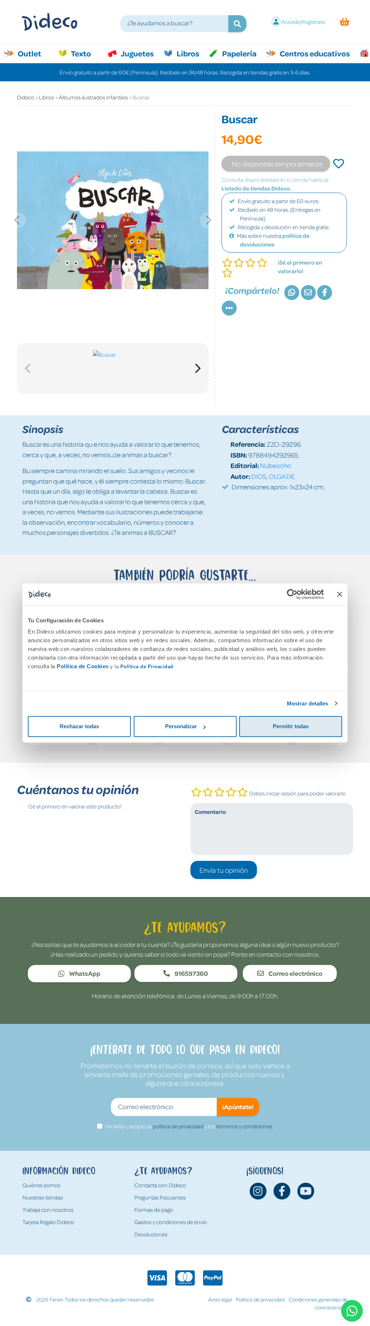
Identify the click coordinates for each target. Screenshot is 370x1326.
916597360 (190, 973)
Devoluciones (150, 1234)
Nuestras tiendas (42, 1197)
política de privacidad (178, 1126)
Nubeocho (275, 465)
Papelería (239, 53)
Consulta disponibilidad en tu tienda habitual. (275, 179)
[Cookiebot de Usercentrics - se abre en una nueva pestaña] (292, 594)
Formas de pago (153, 1209)
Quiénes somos (41, 1185)
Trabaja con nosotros (47, 1209)
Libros (187, 53)
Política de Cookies (83, 666)
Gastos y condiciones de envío (170, 1222)
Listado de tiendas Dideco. (256, 188)
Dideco (25, 97)
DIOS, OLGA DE (273, 476)
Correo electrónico (294, 973)
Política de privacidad (260, 1299)
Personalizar (181, 726)
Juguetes (137, 53)
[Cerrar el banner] (339, 594)
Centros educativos (314, 53)
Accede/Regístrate (303, 21)
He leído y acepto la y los (189, 1126)
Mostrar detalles (307, 703)
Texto (85, 53)
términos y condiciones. (244, 1126)
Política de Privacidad (146, 666)
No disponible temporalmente (277, 163)
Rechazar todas (79, 726)
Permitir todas (291, 726)
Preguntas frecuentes (160, 1197)
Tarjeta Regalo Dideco (48, 1222)
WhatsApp (84, 973)
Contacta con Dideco (160, 1185)
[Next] (197, 368)
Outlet (33, 53)
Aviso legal (220, 1299)
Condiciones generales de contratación (318, 1303)
